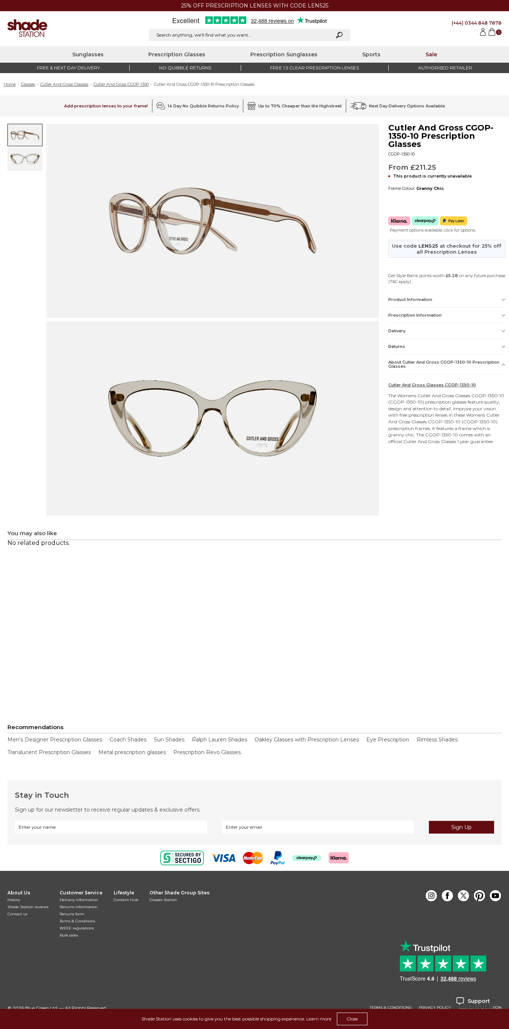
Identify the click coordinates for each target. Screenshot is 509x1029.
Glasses (28, 84)
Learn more (318, 1019)
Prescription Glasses (176, 54)
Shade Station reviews (27, 906)
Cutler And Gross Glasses (64, 84)
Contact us (17, 914)
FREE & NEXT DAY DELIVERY (68, 67)
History (13, 899)
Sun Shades (169, 739)
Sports (371, 54)
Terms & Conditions (77, 921)
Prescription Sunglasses (283, 54)
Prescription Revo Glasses (207, 752)
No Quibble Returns (185, 67)
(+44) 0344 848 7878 (477, 23)
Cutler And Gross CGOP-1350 (121, 84)
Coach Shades (128, 739)
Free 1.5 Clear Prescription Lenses (314, 67)
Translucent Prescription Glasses (49, 752)
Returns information (79, 906)
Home (10, 84)
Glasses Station (163, 899)
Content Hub (126, 899)
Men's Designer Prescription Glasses (54, 739)
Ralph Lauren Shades (219, 739)
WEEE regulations (77, 928)
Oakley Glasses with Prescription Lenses (307, 739)
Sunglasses (88, 54)
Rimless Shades (437, 739)
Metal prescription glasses (132, 752)
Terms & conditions (390, 1008)
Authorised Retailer (445, 67)
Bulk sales (69, 935)
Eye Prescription (387, 739)
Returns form (72, 914)
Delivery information (79, 899)
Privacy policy (435, 1008)
